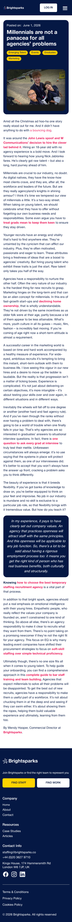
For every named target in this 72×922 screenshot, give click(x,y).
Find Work (53, 783)
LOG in (48, 8)
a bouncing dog (40, 130)
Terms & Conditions (16, 892)
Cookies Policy (12, 904)
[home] (13, 8)
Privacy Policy (12, 898)
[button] (65, 8)
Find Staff (18, 783)
